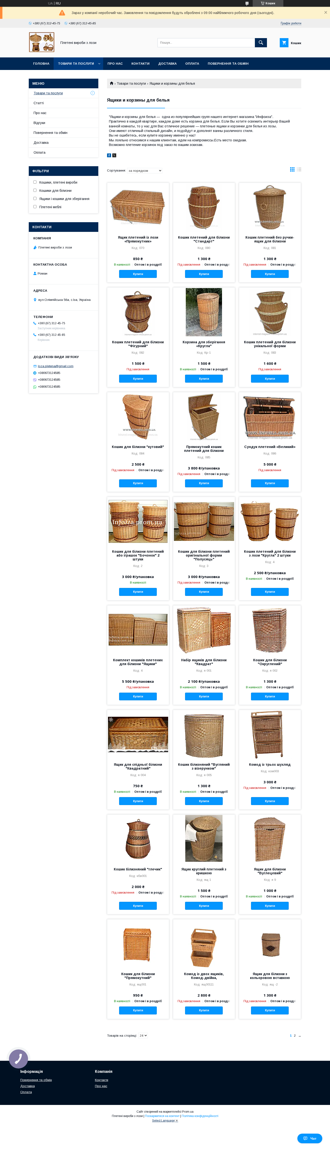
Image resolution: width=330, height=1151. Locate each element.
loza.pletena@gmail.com (55, 366)
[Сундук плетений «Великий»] (270, 416)
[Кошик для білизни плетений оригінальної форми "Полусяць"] (204, 521)
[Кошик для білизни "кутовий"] (138, 416)
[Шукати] (261, 42)
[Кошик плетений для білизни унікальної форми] (270, 312)
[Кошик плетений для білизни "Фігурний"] (138, 312)
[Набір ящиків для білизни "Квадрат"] (204, 630)
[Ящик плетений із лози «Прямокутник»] (138, 207)
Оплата (192, 63)
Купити (138, 274)
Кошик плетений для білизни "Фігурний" (138, 344)
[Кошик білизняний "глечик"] (138, 839)
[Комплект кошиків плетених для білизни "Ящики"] (138, 630)
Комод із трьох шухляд (270, 764)
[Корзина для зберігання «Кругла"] (204, 312)
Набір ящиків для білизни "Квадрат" (204, 662)
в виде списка (299, 170)
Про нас (115, 63)
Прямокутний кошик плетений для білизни (204, 449)
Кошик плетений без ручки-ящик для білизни (269, 239)
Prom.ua (188, 1111)
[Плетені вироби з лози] (42, 51)
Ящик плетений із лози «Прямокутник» (138, 239)
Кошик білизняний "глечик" (138, 869)
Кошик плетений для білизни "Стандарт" (204, 239)
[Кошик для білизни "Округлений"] (270, 630)
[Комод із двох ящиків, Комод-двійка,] (204, 943)
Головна (41, 63)
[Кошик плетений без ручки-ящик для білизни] (270, 207)
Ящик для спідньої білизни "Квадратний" (138, 766)
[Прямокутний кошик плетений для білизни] (204, 416)
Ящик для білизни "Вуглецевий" (270, 871)
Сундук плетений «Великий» (269, 447)
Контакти (140, 63)
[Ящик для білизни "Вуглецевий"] (270, 839)
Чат (313, 1138)
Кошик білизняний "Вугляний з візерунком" (204, 766)
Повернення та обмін (228, 63)
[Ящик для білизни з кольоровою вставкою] (270, 943)
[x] (114, 156)
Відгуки (39, 123)
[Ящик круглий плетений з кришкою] (204, 839)
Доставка (167, 63)
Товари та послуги (76, 63)
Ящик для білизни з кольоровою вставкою (270, 976)
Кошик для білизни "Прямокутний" (138, 976)
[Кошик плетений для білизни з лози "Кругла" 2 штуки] (270, 521)
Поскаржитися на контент (162, 1116)
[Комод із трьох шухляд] (270, 734)
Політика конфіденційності (200, 1116)
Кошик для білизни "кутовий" (138, 447)
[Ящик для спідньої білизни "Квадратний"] (138, 734)
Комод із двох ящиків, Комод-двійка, (204, 976)
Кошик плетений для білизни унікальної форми (270, 344)
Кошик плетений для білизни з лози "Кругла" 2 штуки (270, 553)
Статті (39, 103)
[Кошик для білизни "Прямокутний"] (138, 943)
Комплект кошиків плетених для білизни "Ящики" (138, 662)
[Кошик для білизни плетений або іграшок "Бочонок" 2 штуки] (138, 521)
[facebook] (109, 156)
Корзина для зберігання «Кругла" (204, 344)
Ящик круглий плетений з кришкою (203, 871)
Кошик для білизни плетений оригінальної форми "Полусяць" (204, 555)
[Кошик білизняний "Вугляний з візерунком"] (204, 734)
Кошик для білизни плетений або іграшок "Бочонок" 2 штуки (138, 555)
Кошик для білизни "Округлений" (270, 662)
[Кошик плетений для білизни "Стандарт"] (204, 207)
